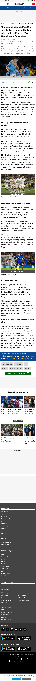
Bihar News (4, 593)
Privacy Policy (27, 659)
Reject (26, 679)
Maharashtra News (23, 593)
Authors (3, 531)
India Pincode (5, 544)
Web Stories (4, 533)
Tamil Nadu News (6, 607)
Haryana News (5, 597)
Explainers (4, 571)
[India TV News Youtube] (34, 0)
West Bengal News (23, 600)
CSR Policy (13, 661)
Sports (26, 8)
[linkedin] (20, 629)
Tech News (4, 568)
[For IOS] (24, 649)
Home (3, 8)
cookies (7, 679)
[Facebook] (3, 629)
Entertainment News (7, 564)
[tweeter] (7, 629)
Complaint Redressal (7, 519)
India (14, 8)
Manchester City (7, 364)
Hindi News (4, 526)
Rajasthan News (22, 595)
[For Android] (8, 649)
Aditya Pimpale (12, 39)
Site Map (7, 659)
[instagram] (12, 629)
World (20, 8)
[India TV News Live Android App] (8, 638)
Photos (3, 559)
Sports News (5, 566)
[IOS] (27, 0)
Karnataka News (6, 619)
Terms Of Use (16, 659)
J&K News (4, 617)
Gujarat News (5, 614)
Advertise (4, 516)
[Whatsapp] (29, 82)
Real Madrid (18, 364)
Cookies (6, 675)
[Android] (28, 0)
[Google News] (5, 82)
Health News (5, 576)
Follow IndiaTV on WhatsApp (16, 373)
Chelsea (4, 368)
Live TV (3, 528)
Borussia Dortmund (16, 368)
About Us (4, 514)
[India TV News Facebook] (31, 0)
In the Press (4, 521)
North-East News (6, 605)
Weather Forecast (6, 542)
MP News (4, 602)
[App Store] (24, 638)
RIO (20, 661)
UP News (4, 610)
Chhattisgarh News (6, 612)
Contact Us (4, 511)
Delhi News (4, 595)
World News (4, 556)
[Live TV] (33, 4)
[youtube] (16, 629)
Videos (9, 8)
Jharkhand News (6, 600)
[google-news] (25, 629)
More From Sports (18, 392)
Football (13, 23)
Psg (26, 364)
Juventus (27, 368)
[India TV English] (19, 4)
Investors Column (6, 523)
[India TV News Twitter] (32, 0)
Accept (16, 679)
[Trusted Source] (15, 82)
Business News (5, 573)
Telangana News (23, 597)
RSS (24, 661)
